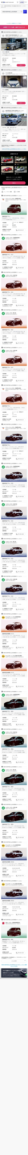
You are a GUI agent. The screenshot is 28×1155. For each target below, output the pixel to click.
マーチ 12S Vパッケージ (9, 127)
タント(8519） (6, 52)
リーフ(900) (5, 89)
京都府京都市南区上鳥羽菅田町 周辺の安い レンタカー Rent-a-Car (13, 6)
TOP (2, 6)
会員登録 (22, 2)
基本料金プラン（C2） (8, 483)
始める (14, 183)
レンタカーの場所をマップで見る (14, 23)
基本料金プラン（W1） (8, 711)
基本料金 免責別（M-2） (8, 862)
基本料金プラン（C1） (8, 254)
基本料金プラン (6, 216)
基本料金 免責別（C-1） (8, 634)
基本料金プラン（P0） (8, 939)
